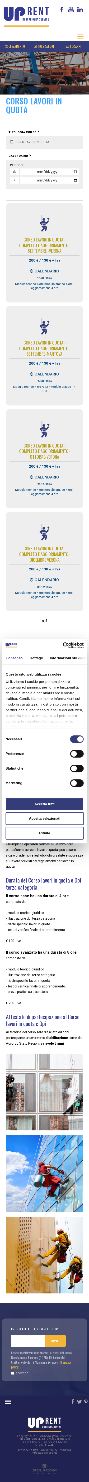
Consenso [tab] (14, 658)
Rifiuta (44, 833)
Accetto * (22, 1373)
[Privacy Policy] (28, 1450)
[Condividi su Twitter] (79, 1401)
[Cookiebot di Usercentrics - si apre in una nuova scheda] (63, 645)
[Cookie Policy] (48, 1450)
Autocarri (73, 46)
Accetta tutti (44, 804)
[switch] (77, 754)
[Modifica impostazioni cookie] (51, 1451)
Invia (55, 1340)
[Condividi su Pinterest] (86, 1401)
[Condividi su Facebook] (73, 1401)
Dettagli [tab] (36, 658)
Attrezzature (44, 46)
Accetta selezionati (44, 818)
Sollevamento (15, 46)
